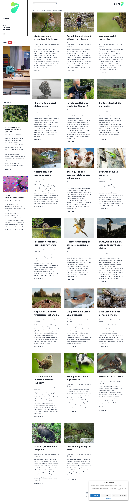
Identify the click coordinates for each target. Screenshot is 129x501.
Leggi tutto (10, 169)
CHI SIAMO (6, 27)
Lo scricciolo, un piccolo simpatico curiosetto (44, 379)
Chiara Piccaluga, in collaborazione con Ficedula (46, 44)
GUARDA (6, 18)
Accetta (95, 495)
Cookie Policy (109, 498)
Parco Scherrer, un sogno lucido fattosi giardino (13, 129)
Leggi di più (38, 70)
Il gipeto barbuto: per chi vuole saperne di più (78, 244)
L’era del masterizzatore (14, 198)
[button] (126, 482)
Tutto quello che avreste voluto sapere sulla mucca (78, 174)
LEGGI (5, 20)
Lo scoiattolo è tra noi (111, 376)
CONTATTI (6, 30)
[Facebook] (87, 493)
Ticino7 (7, 124)
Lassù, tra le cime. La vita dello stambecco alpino (110, 244)
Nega (106, 495)
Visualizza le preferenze (119, 495)
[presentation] (46, 22)
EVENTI (5, 25)
